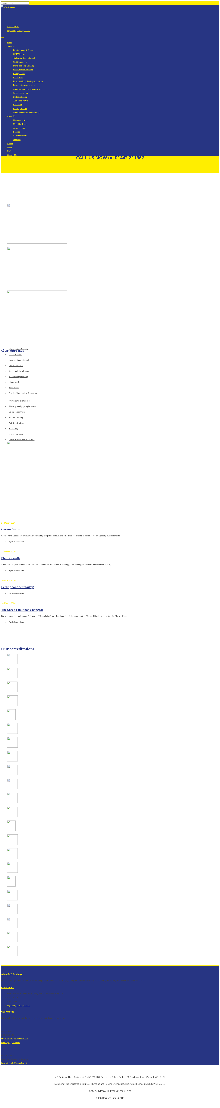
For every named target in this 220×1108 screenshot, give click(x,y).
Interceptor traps (20, 108)
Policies (16, 132)
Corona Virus (10, 529)
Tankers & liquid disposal (24, 58)
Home (9, 42)
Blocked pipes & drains (23, 50)
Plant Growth (10, 558)
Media (9, 151)
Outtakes (17, 140)
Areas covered (19, 128)
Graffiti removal (20, 62)
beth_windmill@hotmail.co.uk (14, 1063)
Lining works (19, 73)
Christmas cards (19, 136)
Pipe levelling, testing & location (23, 393)
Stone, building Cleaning (23, 66)
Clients (10, 143)
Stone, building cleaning (19, 371)
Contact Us (11, 155)
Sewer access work (21, 93)
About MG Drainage (11, 974)
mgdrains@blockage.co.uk (18, 30)
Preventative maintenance (24, 85)
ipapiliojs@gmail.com (10, 1043)
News (9, 147)
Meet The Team (19, 124)
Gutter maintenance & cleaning (26, 112)
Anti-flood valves (20, 101)
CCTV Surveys (19, 54)
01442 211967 (13, 27)
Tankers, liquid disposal (19, 360)
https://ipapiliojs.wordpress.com (14, 1039)
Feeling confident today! (17, 587)
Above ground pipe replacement (26, 89)
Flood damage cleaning (23, 70)
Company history (20, 120)
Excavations (18, 77)
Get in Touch (7, 987)
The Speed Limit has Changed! (22, 610)
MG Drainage (13, 183)
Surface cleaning (20, 97)
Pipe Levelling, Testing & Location (28, 81)
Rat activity (18, 105)
